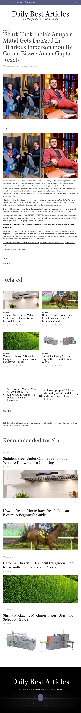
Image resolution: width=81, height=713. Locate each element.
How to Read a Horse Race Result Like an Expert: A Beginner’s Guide (57, 318)
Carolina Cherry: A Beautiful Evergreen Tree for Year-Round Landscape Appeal (20, 359)
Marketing (7, 30)
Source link (7, 263)
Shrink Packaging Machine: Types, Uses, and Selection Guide (57, 359)
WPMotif (59, 689)
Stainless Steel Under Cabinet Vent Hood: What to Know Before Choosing (19, 318)
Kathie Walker (23, 66)
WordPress (36, 689)
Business (6, 312)
